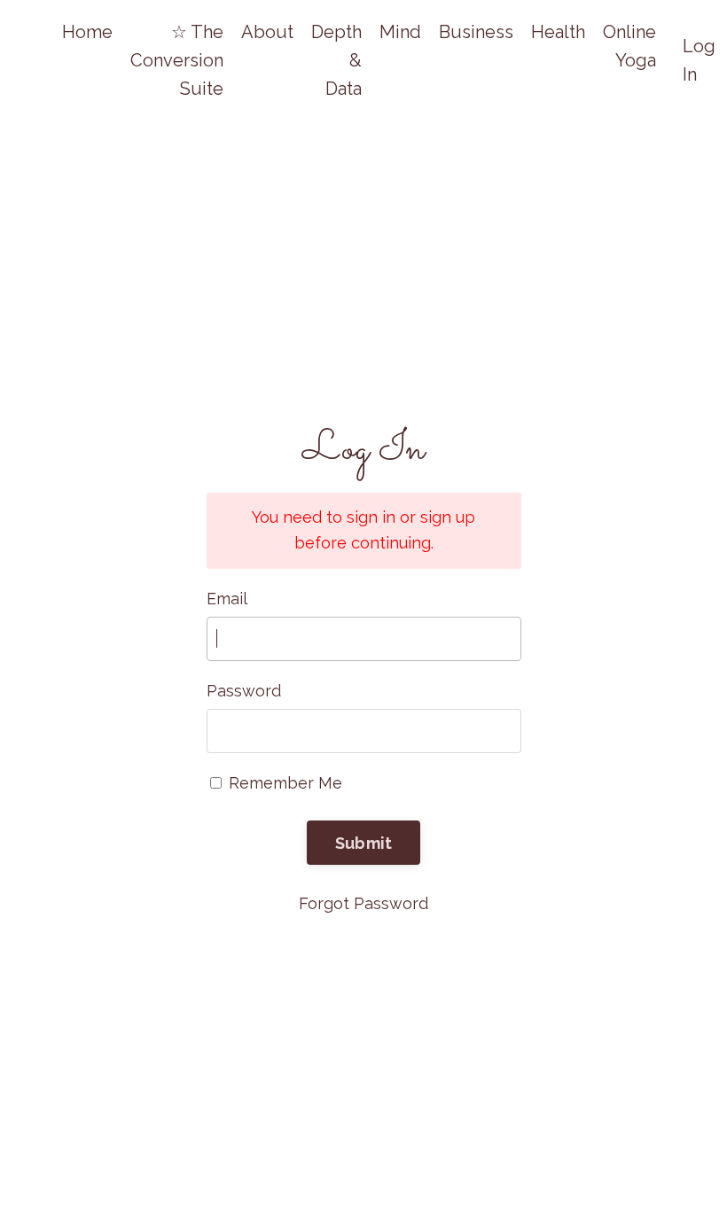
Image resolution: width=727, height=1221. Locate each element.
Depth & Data (336, 60)
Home (87, 32)
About (267, 32)
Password (244, 690)
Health (558, 32)
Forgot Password (363, 903)
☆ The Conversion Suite (176, 60)
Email (227, 598)
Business (476, 32)
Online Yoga (629, 46)
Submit (364, 843)
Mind (400, 32)
